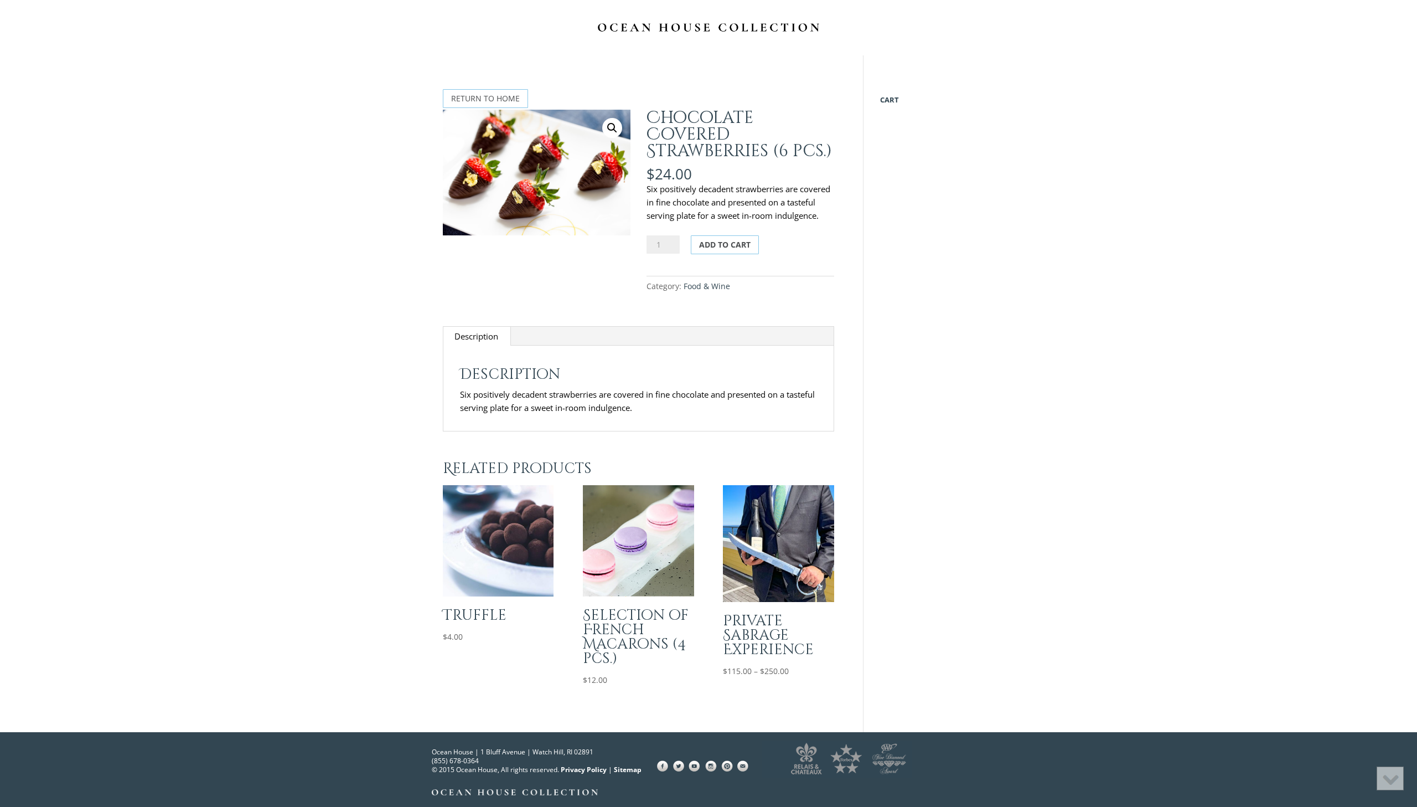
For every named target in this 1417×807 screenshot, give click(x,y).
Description (476, 336)
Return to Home (485, 98)
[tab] (476, 336)
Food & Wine (707, 286)
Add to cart (725, 244)
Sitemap (628, 769)
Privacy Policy (584, 769)
